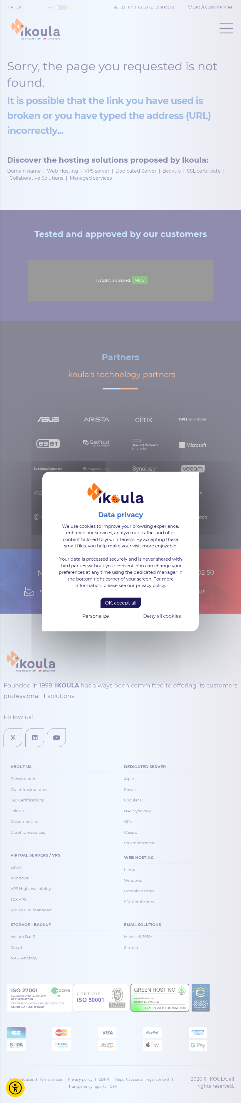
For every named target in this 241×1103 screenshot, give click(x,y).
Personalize (95, 616)
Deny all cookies (162, 616)
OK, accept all (120, 602)
